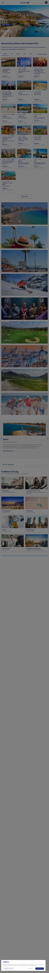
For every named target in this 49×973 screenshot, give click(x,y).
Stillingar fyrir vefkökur (8, 968)
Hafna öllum (30, 968)
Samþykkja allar (40, 968)
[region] (23, 965)
